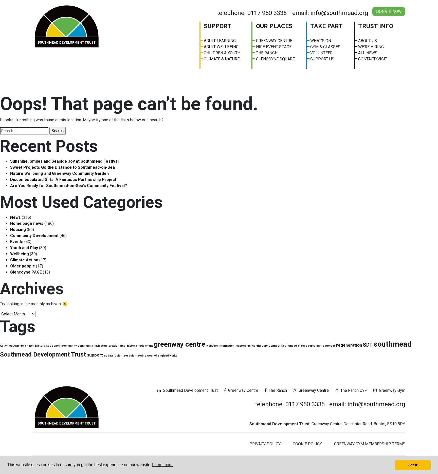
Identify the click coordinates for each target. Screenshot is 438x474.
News (15, 217)
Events (16, 241)
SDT (368, 345)
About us (367, 40)
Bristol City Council (47, 345)
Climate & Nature (222, 59)
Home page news (26, 223)
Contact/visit (372, 59)
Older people (22, 266)
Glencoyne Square (275, 59)
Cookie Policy (307, 444)
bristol (29, 345)
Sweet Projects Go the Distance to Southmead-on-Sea (62, 167)
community (69, 345)
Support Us (322, 59)
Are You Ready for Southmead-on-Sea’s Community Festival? (68, 185)
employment (144, 345)
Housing (18, 229)
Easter (130, 345)
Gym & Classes (325, 46)
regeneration (349, 345)
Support (217, 26)
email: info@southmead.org (330, 12)
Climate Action (24, 260)
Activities (6, 345)
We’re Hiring (371, 46)
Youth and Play (24, 247)
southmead (393, 344)
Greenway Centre (274, 40)
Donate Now (389, 11)
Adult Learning (220, 40)
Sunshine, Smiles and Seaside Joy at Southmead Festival (64, 161)
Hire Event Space (273, 46)
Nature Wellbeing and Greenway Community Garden (59, 173)
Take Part (326, 26)
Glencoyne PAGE (26, 272)
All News (367, 52)
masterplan (243, 345)
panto (320, 345)
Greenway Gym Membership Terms (369, 444)
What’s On (320, 40)
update (109, 355)
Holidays (212, 345)
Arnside (18, 345)
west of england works (162, 355)
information (226, 345)
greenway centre (179, 344)
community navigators (92, 345)
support (95, 355)
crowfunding (116, 345)
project (330, 345)
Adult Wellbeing (221, 46)
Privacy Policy (265, 444)
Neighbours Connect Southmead (274, 345)
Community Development (34, 235)
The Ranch (267, 52)
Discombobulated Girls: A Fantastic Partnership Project (63, 179)
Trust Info (375, 26)
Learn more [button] (162, 465)
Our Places (274, 26)
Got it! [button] (413, 465)
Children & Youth (222, 52)
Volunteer (321, 52)
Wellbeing (19, 253)
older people (306, 345)
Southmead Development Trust (43, 354)
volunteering (137, 355)
